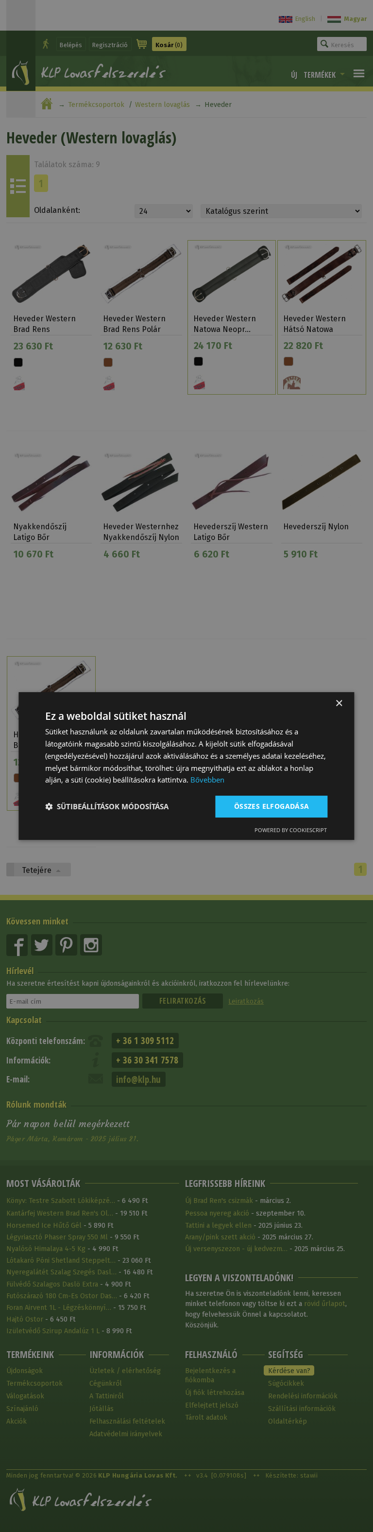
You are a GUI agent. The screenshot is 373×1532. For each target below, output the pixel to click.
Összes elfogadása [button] (271, 806)
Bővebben (207, 779)
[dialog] (186, 766)
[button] (107, 806)
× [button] (338, 703)
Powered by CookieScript (290, 830)
